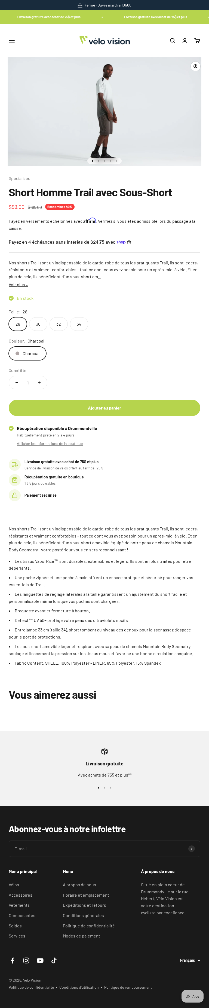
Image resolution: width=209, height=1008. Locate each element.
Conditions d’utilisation (79, 987)
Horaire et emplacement (86, 894)
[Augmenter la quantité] (39, 382)
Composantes (22, 915)
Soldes (15, 925)
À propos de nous (79, 884)
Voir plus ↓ (18, 284)
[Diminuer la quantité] (17, 382)
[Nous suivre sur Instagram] (26, 960)
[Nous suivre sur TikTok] (54, 960)
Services (17, 935)
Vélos (14, 884)
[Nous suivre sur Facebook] (12, 960)
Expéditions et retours (84, 905)
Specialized (19, 178)
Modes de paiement (81, 935)
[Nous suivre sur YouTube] (40, 960)
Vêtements (19, 905)
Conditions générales (83, 915)
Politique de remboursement (128, 987)
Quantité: (17, 370)
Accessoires (20, 894)
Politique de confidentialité (89, 925)
